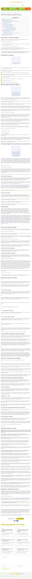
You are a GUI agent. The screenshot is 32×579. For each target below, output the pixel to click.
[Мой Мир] (16, 520)
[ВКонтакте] (14, 520)
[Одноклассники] (15, 520)
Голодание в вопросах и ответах (7, 34)
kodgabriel (14, 2)
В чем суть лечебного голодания (7, 24)
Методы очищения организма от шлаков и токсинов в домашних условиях (7, 530)
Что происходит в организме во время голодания (9, 29)
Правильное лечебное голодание (7, 26)
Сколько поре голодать (7, 22)
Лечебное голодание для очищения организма (9, 30)
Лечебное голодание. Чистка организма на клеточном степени (11, 21)
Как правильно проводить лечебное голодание (16, 63)
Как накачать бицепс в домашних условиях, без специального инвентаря (23, 530)
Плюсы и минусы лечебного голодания (8, 20)
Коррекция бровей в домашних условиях (22, 540)
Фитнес (29, 8)
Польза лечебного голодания (8, 33)
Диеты (5, 8)
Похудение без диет (21, 8)
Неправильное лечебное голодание (9, 25)
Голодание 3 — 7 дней (7, 32)
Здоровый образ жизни (12, 8)
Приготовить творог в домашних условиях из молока (23, 549)
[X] (17, 520)
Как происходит (5, 23)
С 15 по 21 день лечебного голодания (11, 28)
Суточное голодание (7, 31)
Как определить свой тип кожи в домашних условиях (7, 549)
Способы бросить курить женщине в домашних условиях (8, 540)
